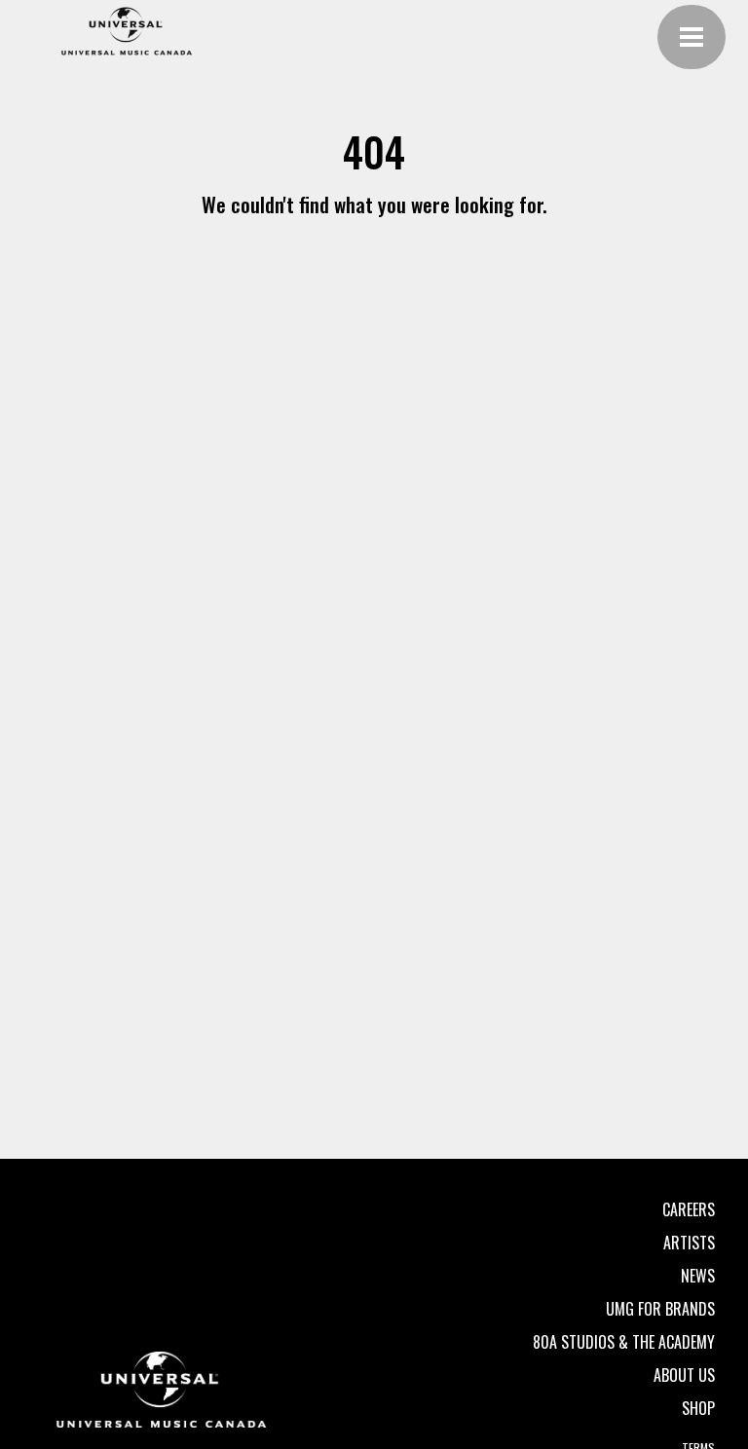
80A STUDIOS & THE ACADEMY (624, 1342)
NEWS (698, 1275)
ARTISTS (689, 1242)
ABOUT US (684, 1375)
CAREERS (688, 1209)
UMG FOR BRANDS (660, 1308)
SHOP (698, 1408)
